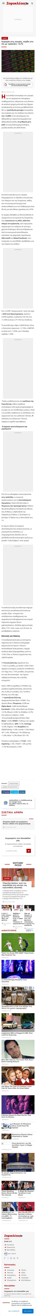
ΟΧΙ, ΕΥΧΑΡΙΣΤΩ (13, 1311)
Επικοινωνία (11, 1247)
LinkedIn (14, 1258)
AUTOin (23, 1275)
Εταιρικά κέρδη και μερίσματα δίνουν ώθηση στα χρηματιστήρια (16, 823)
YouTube (11, 1258)
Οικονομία (10, 1270)
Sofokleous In (17, 3)
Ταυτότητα (10, 1245)
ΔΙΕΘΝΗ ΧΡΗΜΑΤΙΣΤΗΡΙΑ (10, 787)
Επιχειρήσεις (11, 1275)
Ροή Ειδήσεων (26, 1280)
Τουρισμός (24, 1278)
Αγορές (4, 38)
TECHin (23, 1270)
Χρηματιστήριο (13, 783)
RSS (17, 1258)
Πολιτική (10, 1273)
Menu (4, 3)
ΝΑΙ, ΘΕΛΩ (28, 1311)
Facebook (5, 1258)
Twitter (8, 1258)
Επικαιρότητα (11, 1280)
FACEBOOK (7, 792)
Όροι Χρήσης (11, 1250)
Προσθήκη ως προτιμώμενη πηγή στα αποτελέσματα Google (19, 84)
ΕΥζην (23, 1273)
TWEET (15, 792)
